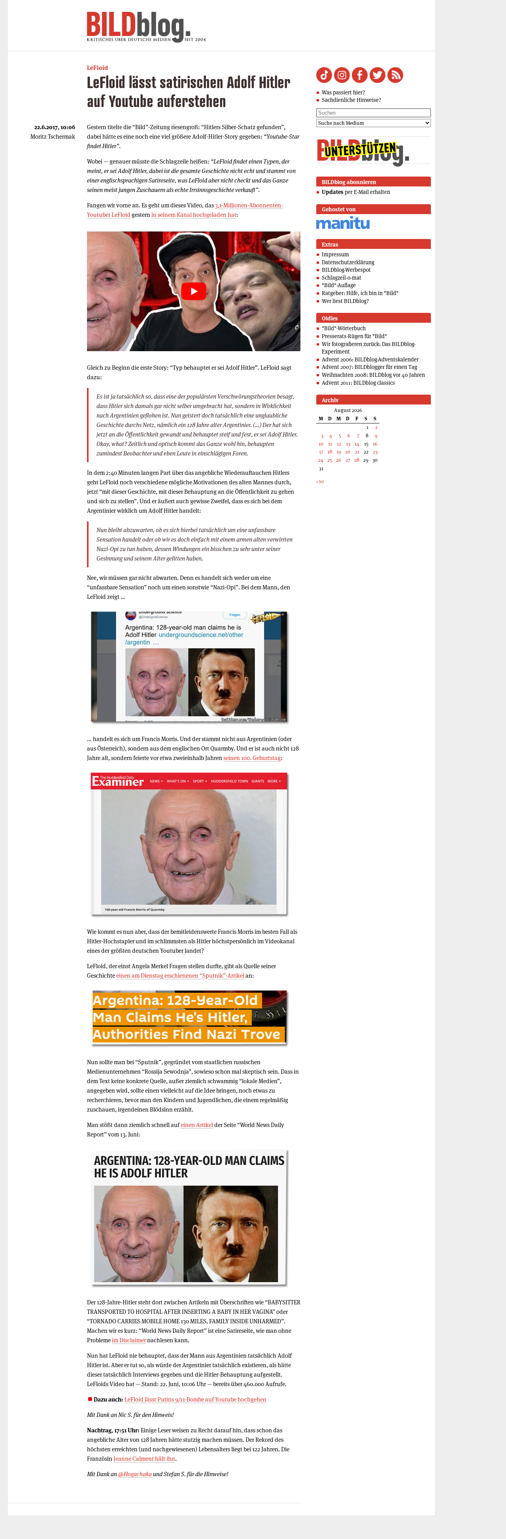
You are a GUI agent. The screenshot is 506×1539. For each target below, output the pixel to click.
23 (375, 451)
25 (329, 460)
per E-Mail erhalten (356, 192)
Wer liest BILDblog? (345, 301)
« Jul (320, 481)
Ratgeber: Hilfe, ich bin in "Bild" (360, 293)
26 (338, 460)
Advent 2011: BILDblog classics (358, 382)
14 (357, 443)
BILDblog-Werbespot (346, 269)
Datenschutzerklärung (348, 262)
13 (348, 443)
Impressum (335, 254)
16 (375, 443)
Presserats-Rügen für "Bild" (354, 336)
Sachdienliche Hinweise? (351, 99)
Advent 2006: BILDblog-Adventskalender (370, 359)
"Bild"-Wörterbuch (344, 328)
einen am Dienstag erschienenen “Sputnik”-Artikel (180, 975)
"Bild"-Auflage (339, 285)
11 (330, 443)
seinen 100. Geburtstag (252, 758)
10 (321, 443)
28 (356, 460)
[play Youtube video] (193, 291)
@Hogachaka (135, 1474)
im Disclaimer (129, 1340)
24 (320, 460)
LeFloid (97, 67)
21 (357, 451)
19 (338, 451)
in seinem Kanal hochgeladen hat (193, 214)
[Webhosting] (343, 227)
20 (347, 451)
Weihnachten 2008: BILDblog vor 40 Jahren (373, 374)
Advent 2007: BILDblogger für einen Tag (369, 367)
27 (348, 460)
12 (339, 443)
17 (321, 451)
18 (329, 451)
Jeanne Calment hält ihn (144, 1458)
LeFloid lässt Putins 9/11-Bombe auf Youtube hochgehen (195, 1399)
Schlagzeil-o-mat (341, 277)
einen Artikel (197, 1125)
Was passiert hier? (343, 92)
